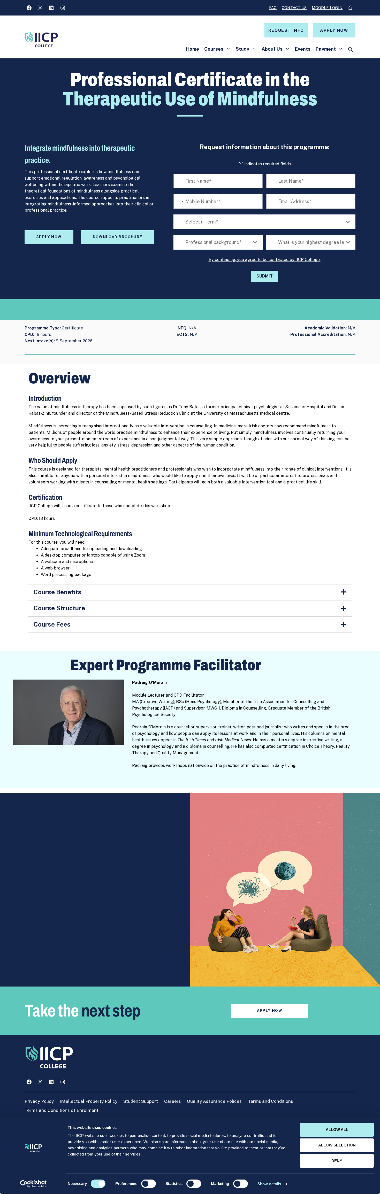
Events (302, 49)
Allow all (337, 1129)
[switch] (148, 1184)
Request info (286, 30)
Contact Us (294, 7)
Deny (336, 1161)
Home (192, 49)
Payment (326, 49)
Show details (269, 1184)
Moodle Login (327, 7)
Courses (213, 49)
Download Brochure (117, 237)
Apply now (334, 30)
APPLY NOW (270, 1010)
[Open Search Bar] (350, 50)
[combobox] (179, 201)
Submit (264, 276)
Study (242, 49)
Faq (273, 7)
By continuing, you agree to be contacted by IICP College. (265, 259)
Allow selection (337, 1145)
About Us (272, 49)
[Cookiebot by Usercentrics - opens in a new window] (33, 1184)
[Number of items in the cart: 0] (350, 8)
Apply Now (49, 237)
